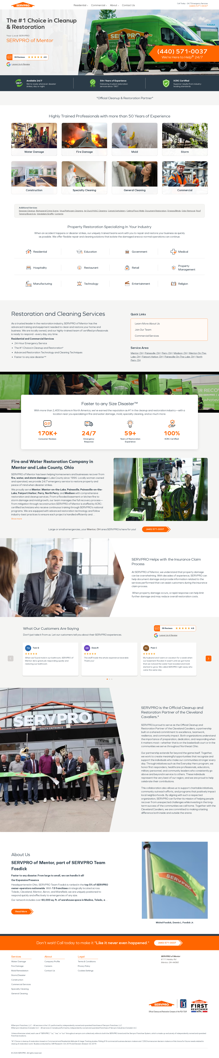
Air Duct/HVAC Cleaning (95, 211)
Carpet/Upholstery (116, 211)
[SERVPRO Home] (23, 4)
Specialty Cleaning (20, 989)
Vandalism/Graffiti (45, 214)
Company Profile (52, 961)
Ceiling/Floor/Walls (135, 211)
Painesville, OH (152, 353)
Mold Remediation (19, 970)
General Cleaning (19, 993)
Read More (21, 911)
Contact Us (128, 5)
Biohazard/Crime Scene (47, 211)
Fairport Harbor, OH (152, 356)
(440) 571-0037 (198, 6)
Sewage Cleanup (27, 211)
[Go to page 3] (111, 679)
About (113, 5)
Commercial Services (147, 335)
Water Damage (18, 961)
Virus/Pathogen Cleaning (71, 211)
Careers (48, 966)
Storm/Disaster (18, 975)
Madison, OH (180, 353)
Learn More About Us (147, 323)
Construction (17, 980)
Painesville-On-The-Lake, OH (179, 356)
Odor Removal (188, 211)
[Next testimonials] (208, 658)
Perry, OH (167, 353)
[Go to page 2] (109, 679)
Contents (59, 214)
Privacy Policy (84, 966)
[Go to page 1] (107, 679)
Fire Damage (17, 966)
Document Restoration (155, 211)
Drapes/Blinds (174, 211)
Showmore (16, 518)
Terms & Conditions (87, 961)
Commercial (98, 5)
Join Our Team (143, 329)
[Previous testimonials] (10, 658)
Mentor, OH (137, 353)
